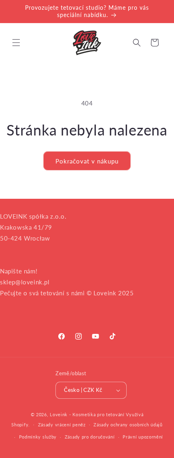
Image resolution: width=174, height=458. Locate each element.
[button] (16, 43)
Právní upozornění (143, 436)
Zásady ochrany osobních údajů (127, 424)
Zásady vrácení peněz (62, 424)
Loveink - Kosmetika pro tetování (87, 414)
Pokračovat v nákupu (87, 161)
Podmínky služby (38, 436)
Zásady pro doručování (90, 436)
